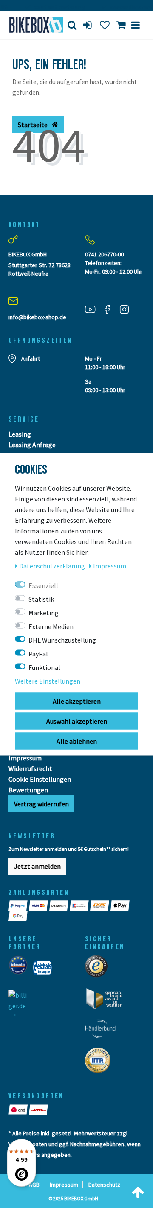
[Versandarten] (18, 1109)
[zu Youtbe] (93, 309)
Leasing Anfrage (32, 444)
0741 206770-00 (104, 254)
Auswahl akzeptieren (76, 720)
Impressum (25, 758)
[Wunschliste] (104, 25)
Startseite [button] (33, 124)
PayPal (38, 653)
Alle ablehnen (77, 740)
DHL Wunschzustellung (62, 639)
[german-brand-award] (107, 1001)
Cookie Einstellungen (39, 779)
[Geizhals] (45, 970)
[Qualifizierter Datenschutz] (100, 1063)
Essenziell (43, 585)
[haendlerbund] (103, 1031)
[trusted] (99, 969)
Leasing (19, 434)
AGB (34, 1184)
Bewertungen (28, 790)
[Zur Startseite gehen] (31, 25)
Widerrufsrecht (30, 768)
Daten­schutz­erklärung (52, 565)
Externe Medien (51, 626)
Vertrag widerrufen (41, 804)
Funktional (44, 667)
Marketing (43, 612)
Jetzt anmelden (37, 866)
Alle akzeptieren (77, 700)
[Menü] (135, 25)
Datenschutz (104, 1184)
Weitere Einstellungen (47, 680)
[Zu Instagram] (127, 309)
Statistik (41, 598)
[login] (88, 25)
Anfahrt (30, 358)
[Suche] (72, 25)
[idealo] (20, 970)
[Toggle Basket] (121, 25)
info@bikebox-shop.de (37, 317)
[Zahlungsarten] (18, 905)
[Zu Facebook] (110, 309)
